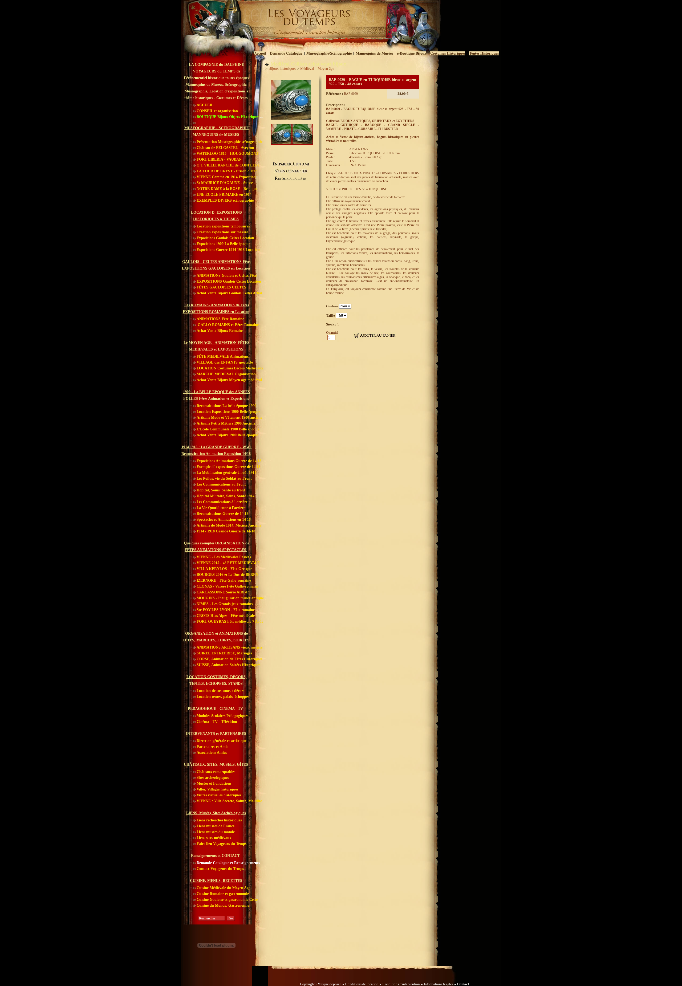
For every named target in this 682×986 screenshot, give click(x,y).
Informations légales (438, 984)
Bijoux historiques (282, 69)
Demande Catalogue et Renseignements (228, 863)
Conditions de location (361, 984)
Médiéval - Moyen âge (317, 69)
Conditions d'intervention (401, 984)
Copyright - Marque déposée (320, 984)
